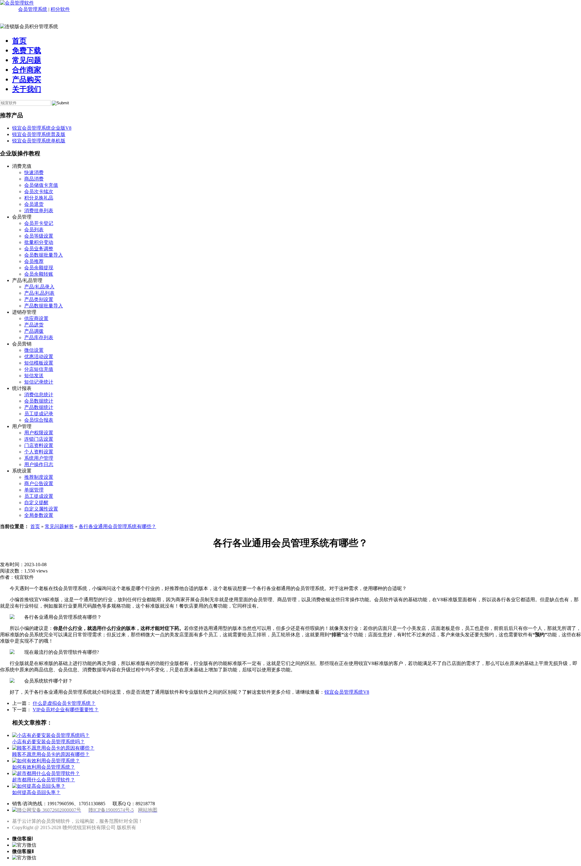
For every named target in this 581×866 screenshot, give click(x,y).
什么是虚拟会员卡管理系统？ (64, 703)
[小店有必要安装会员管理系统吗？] (51, 735)
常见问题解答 (59, 526)
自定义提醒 (36, 502)
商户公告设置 (38, 483)
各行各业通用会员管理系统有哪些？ (117, 526)
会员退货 (34, 204)
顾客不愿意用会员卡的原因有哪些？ (51, 754)
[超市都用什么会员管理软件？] (46, 773)
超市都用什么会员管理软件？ (43, 779)
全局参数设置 (38, 515)
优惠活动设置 (38, 356)
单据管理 (34, 489)
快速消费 (34, 172)
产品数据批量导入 (43, 305)
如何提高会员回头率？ (36, 792)
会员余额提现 (38, 267)
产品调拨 (34, 331)
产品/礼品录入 (39, 286)
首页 (19, 41)
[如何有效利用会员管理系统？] (46, 760)
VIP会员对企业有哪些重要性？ (66, 709)
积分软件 (60, 9)
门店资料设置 (38, 445)
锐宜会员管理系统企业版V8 (41, 128)
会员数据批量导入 (43, 255)
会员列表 (34, 229)
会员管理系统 (32, 9)
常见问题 (26, 60)
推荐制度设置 (38, 477)
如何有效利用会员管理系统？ (43, 767)
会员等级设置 (38, 235)
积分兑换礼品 (38, 197)
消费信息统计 (38, 394)
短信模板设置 (38, 362)
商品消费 (34, 178)
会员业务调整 (38, 248)
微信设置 (34, 350)
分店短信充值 (38, 369)
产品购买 (26, 79)
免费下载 (26, 50)
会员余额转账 (38, 274)
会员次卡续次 (38, 191)
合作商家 (26, 70)
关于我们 (26, 89)
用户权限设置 (38, 432)
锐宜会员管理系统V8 (346, 692)
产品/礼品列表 (39, 293)
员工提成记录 (38, 413)
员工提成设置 (38, 496)
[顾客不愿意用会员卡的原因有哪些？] (53, 748)
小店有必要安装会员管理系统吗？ (48, 741)
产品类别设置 (38, 299)
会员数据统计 (38, 401)
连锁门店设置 (38, 439)
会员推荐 (34, 261)
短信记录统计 (38, 381)
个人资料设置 (38, 451)
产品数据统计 (38, 407)
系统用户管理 (38, 458)
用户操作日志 (38, 464)
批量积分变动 (38, 242)
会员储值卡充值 (41, 185)
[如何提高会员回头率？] (38, 786)
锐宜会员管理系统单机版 (38, 140)
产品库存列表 (38, 337)
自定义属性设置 (41, 508)
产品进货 (34, 324)
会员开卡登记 (38, 223)
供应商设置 (36, 318)
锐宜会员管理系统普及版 (38, 134)
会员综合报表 (38, 420)
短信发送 (34, 375)
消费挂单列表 (38, 210)
